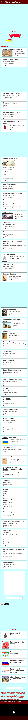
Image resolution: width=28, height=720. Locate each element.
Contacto (9, 701)
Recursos (19, 701)
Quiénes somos (4, 701)
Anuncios (14, 701)
